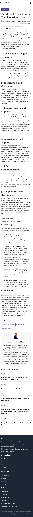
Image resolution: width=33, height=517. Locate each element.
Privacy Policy (4, 491)
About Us (3, 459)
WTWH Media (28, 395)
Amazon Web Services (27, 407)
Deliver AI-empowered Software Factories (15, 389)
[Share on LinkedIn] (9, 29)
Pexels (29, 23)
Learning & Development (7, 484)
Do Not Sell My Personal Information (10, 506)
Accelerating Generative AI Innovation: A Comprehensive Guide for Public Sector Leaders (15, 411)
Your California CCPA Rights (8, 503)
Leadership (3, 481)
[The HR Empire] (8, 449)
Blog (2, 464)
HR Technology (5, 475)
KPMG (30, 386)
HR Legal (3, 478)
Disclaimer (3, 500)
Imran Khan (5, 26)
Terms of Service (5, 497)
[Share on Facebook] (4, 29)
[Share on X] (7, 29)
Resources (3, 467)
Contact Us (3, 462)
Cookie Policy (4, 494)
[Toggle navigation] (30, 3)
